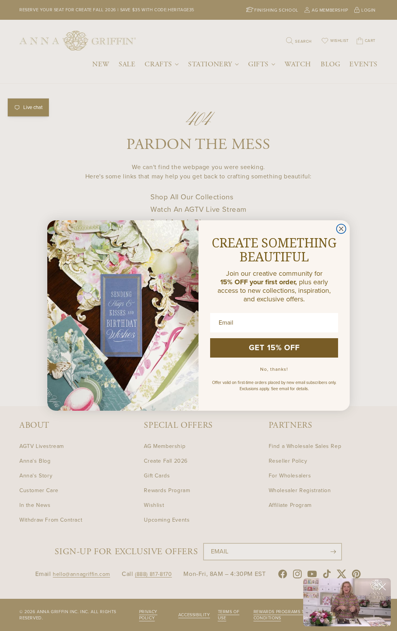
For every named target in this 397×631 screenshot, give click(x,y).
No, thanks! (274, 369)
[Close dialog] (341, 228)
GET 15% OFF (274, 348)
